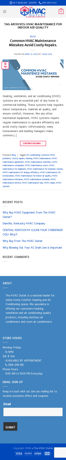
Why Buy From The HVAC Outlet (22, 241)
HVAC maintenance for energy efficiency (21, 172)
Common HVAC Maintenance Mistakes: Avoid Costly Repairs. (33, 43)
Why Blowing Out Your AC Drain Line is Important (32, 247)
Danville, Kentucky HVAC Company (24, 223)
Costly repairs (18, 158)
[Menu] (5, 11)
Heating (29, 158)
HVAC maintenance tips (32, 183)
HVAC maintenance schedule (36, 179)
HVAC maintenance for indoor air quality (33, 176)
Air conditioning (33, 155)
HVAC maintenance (41, 158)
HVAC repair (49, 183)
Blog (33, 36)
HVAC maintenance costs (36, 165)
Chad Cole (47, 54)
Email (7, 404)
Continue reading (33, 143)
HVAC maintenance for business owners (45, 169)
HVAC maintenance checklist (38, 162)
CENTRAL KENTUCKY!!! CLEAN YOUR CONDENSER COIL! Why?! (33, 232)
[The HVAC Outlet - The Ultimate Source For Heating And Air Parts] (33, 12)
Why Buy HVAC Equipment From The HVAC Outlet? (29, 214)
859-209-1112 (15, 365)
